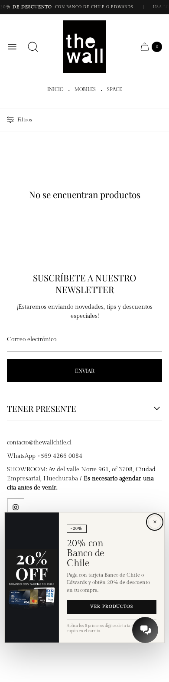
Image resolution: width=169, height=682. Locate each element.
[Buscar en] (32, 46)
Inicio (55, 89)
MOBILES (85, 89)
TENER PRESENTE (41, 408)
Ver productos (111, 606)
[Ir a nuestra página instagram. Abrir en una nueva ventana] (15, 507)
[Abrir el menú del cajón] (12, 46)
